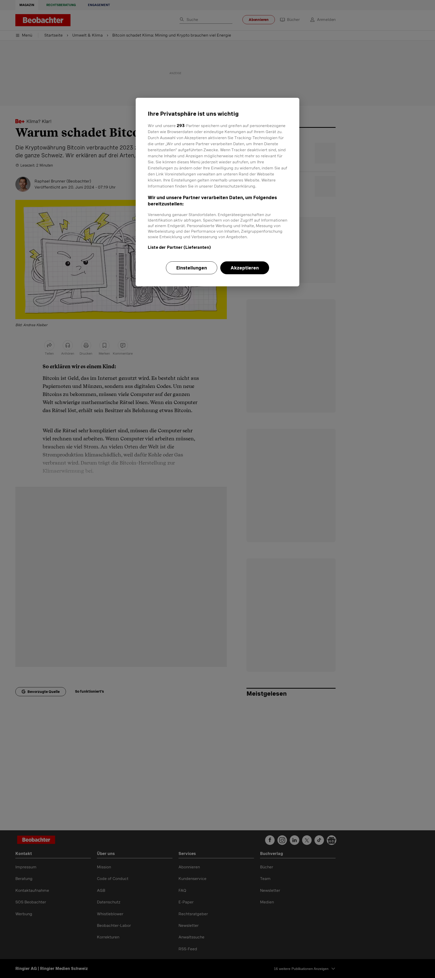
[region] (217, 192)
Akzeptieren (245, 267)
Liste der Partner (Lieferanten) (179, 247)
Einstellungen (191, 267)
